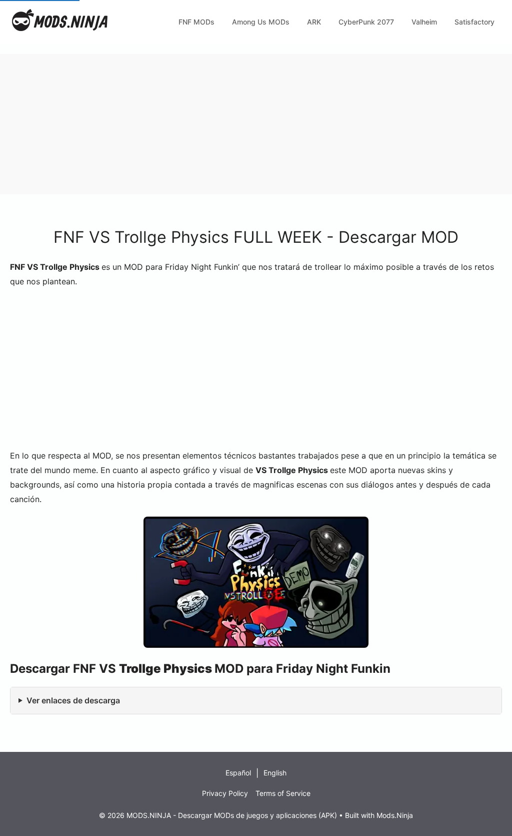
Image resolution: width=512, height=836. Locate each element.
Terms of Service (283, 793)
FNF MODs (196, 22)
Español (238, 772)
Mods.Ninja (394, 815)
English (275, 772)
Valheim (424, 22)
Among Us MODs (261, 22)
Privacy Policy (225, 793)
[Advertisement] (256, 124)
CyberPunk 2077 (366, 22)
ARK (314, 22)
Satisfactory (474, 22)
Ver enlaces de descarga (73, 700)
